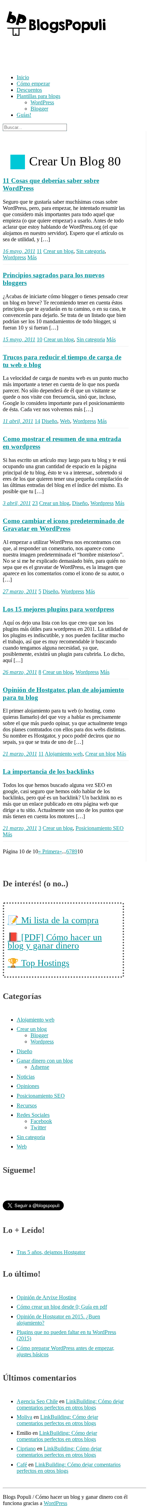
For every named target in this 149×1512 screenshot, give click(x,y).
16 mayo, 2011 (19, 251)
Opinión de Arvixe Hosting (46, 1297)
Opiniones (28, 1086)
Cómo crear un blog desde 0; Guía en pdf (62, 1307)
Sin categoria (90, 251)
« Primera (48, 851)
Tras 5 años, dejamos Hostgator (51, 1252)
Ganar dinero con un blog (45, 1061)
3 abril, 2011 (17, 503)
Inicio (23, 77)
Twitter (38, 1127)
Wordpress (14, 257)
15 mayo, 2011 (19, 339)
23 (35, 503)
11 (39, 251)
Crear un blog (58, 251)
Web (65, 421)
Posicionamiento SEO (100, 828)
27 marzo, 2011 (20, 591)
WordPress (42, 102)
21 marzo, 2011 (20, 754)
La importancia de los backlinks (48, 771)
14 (37, 421)
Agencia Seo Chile (37, 1401)
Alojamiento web (63, 754)
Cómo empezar (33, 84)
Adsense (39, 1067)
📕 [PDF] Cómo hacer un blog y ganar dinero (55, 941)
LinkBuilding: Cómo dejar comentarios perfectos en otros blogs (70, 1404)
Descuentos (29, 90)
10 (39, 339)
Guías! (24, 115)
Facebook (41, 1121)
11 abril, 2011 (18, 421)
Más (32, 257)
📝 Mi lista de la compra (53, 920)
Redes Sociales (33, 1115)
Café (22, 1465)
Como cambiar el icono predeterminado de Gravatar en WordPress (63, 524)
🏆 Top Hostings (38, 963)
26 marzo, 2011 (20, 672)
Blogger (39, 109)
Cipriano (26, 1449)
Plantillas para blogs (38, 96)
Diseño (49, 421)
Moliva (24, 1417)
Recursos (27, 1105)
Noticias (26, 1077)
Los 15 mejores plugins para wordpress (58, 609)
